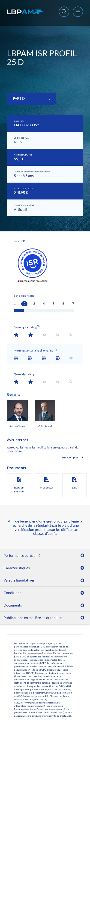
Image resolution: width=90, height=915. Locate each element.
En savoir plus (70, 457)
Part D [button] (19, 98)
